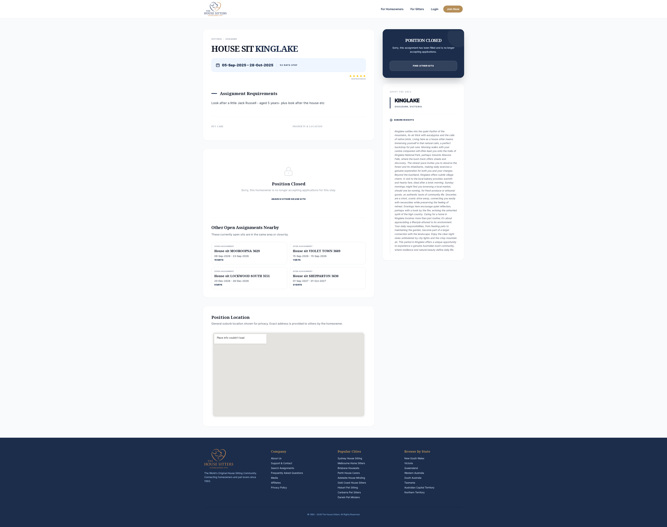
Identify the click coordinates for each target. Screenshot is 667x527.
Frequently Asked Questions (287, 472)
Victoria (408, 463)
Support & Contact (281, 463)
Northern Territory (414, 492)
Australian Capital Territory (419, 487)
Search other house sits (288, 199)
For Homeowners (392, 9)
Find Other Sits (423, 65)
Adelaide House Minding (351, 477)
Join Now (453, 9)
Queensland (411, 468)
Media (274, 477)
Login (434, 9)
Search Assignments (282, 468)
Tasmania (409, 482)
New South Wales (414, 458)
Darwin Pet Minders (349, 497)
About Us (276, 458)
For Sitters (417, 9)
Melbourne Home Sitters (351, 463)
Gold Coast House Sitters (352, 482)
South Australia (412, 477)
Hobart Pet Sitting (348, 487)
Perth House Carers (349, 472)
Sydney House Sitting (350, 458)
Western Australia (414, 472)
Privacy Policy (279, 487)
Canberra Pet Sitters (349, 492)
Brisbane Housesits (348, 468)
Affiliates (276, 482)
